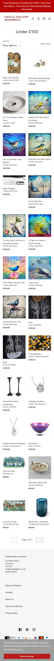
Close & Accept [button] (27, 656)
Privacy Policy (11, 613)
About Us (9, 599)
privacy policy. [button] (16, 649)
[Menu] (49, 18)
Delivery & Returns (13, 585)
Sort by (6, 41)
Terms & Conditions (14, 606)
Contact (9, 592)
